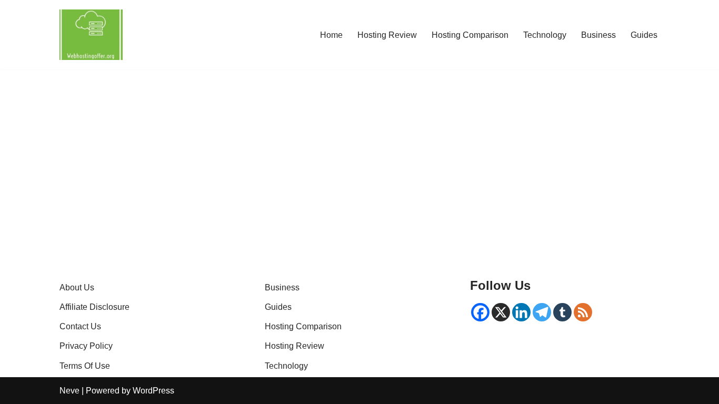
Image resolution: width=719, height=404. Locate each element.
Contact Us (80, 326)
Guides (644, 35)
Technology (544, 35)
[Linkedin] (521, 312)
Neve (69, 390)
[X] (501, 312)
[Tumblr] (562, 312)
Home (331, 35)
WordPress (153, 390)
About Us (76, 287)
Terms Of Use (84, 365)
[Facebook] (480, 312)
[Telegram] (542, 312)
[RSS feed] (583, 312)
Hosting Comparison (470, 35)
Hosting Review (387, 35)
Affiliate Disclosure (94, 306)
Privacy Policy (86, 345)
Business (598, 35)
